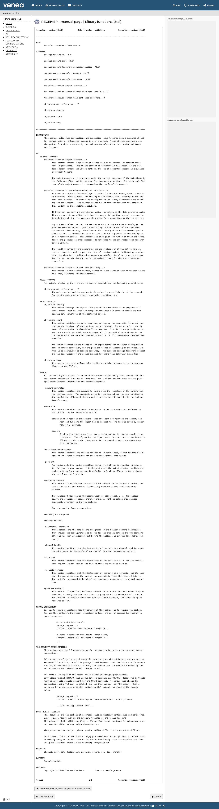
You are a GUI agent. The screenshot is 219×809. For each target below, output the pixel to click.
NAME (9, 23)
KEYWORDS (11, 47)
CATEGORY (11, 50)
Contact (77, 5)
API (7, 34)
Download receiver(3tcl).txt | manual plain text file (64, 788)
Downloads (56, 5)
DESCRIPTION (13, 30)
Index (38, 5)
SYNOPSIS (11, 27)
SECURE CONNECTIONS (17, 37)
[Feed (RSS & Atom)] (156, 805)
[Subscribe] (160, 805)
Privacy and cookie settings (136, 805)
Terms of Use (114, 805)
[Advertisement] (192, 69)
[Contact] (153, 805)
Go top (157, 796)
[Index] (13, 5)
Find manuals (45, 796)
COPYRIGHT (12, 54)
